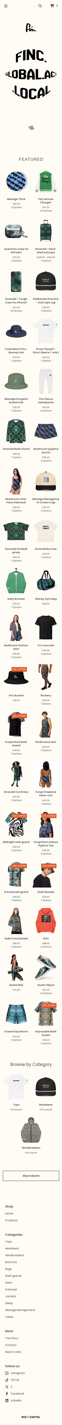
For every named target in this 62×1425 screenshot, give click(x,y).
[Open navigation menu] (6, 6)
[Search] (40, 6)
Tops (8, 1242)
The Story (11, 1338)
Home (9, 1214)
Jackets (10, 1296)
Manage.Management (20, 1310)
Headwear (12, 1248)
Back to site (13, 1352)
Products (11, 1220)
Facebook (17, 1394)
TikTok (15, 1380)
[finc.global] (31, 27)
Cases (9, 1317)
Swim (8, 1283)
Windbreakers (14, 1255)
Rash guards (13, 1276)
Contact (11, 1345)
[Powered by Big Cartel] (31, 1417)
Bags (8, 1269)
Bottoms (11, 1262)
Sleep (9, 1303)
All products (31, 1176)
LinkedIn (16, 1400)
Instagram (18, 1373)
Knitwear (11, 1289)
